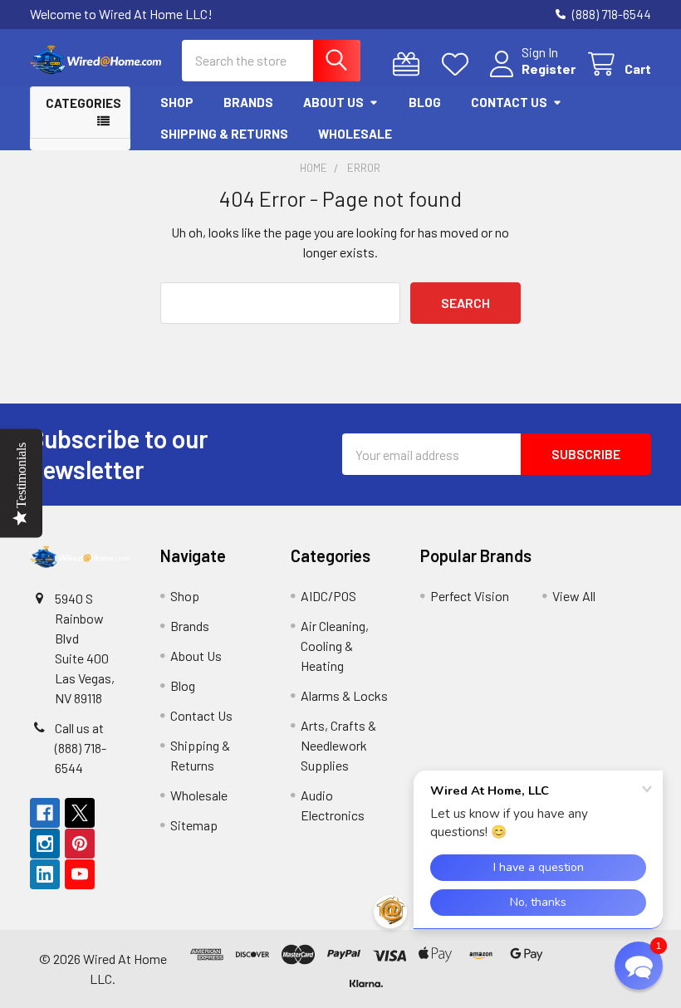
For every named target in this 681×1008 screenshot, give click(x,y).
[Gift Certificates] (409, 64)
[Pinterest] (80, 844)
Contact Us (509, 102)
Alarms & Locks (344, 695)
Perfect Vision (469, 596)
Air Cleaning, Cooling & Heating (335, 645)
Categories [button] (83, 102)
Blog (425, 102)
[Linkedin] (45, 874)
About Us (333, 102)
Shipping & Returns (224, 133)
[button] (604, 969)
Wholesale (355, 133)
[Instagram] (45, 844)
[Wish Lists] (458, 64)
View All (573, 596)
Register (549, 68)
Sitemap (194, 825)
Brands (248, 102)
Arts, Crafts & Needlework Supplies (338, 745)
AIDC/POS (328, 596)
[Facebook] (45, 813)
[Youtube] (80, 874)
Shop (177, 102)
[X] (80, 813)
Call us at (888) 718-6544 (80, 748)
